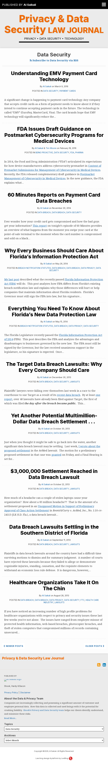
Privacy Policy (11, 692)
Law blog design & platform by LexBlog (52, 758)
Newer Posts (14, 646)
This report (40, 225)
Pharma (79, 152)
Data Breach (44, 212)
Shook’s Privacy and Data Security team (43, 710)
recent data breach (68, 395)
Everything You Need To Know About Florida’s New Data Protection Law (54, 311)
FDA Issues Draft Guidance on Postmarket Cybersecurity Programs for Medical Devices (54, 135)
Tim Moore (51, 148)
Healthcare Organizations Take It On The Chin (54, 585)
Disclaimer (25, 692)
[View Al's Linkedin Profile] (104, 664)
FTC (83, 600)
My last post (11, 279)
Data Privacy (88, 268)
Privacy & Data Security (54, 24)
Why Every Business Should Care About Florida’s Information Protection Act (54, 253)
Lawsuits (75, 381)
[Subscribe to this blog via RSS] (98, 664)
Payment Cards (67, 91)
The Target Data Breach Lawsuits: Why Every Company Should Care (54, 367)
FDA (72, 152)
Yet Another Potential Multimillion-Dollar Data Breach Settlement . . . (54, 418)
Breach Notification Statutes (34, 268)
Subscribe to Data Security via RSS (55, 60)
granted (56, 454)
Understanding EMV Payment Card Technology (54, 76)
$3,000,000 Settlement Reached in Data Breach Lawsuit (54, 474)
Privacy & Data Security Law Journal (33, 658)
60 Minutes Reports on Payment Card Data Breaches (54, 198)
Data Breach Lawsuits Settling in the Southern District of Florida (54, 530)
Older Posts (94, 646)
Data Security (50, 91)
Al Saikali (29, 4)
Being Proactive (44, 152)
